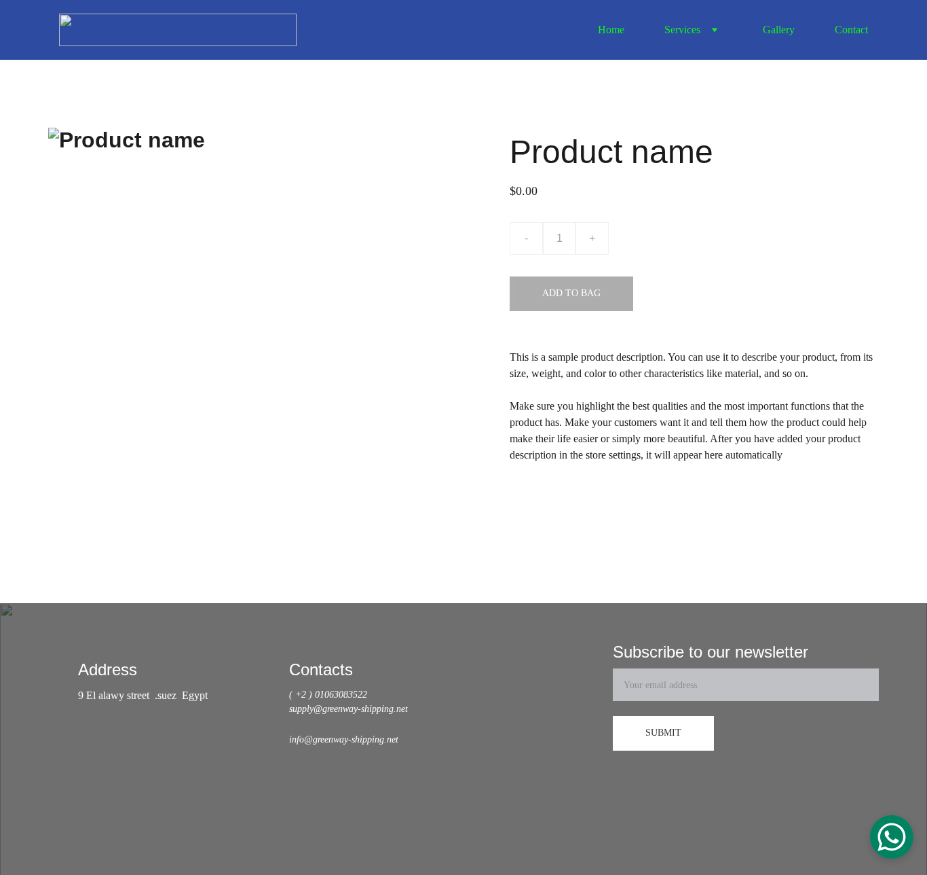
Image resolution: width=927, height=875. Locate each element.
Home (611, 29)
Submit (663, 733)
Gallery (779, 29)
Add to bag (571, 293)
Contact (851, 29)
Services (682, 29)
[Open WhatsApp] (891, 837)
